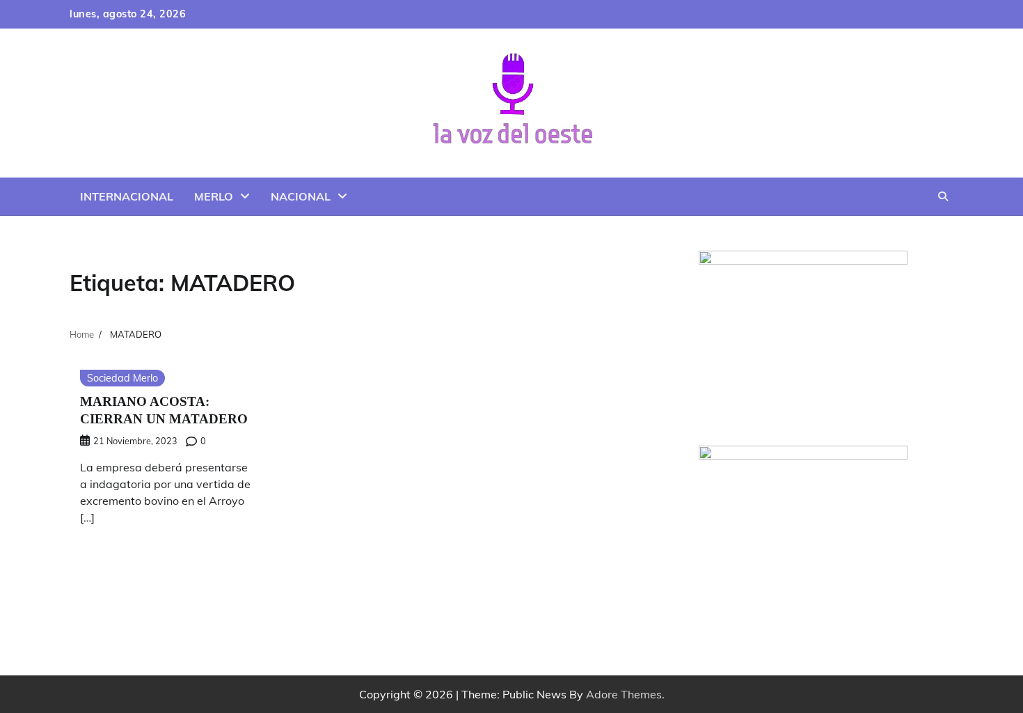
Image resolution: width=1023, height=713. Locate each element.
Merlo (213, 196)
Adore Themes (624, 694)
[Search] (943, 196)
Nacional (301, 196)
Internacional (126, 196)
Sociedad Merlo (122, 378)
